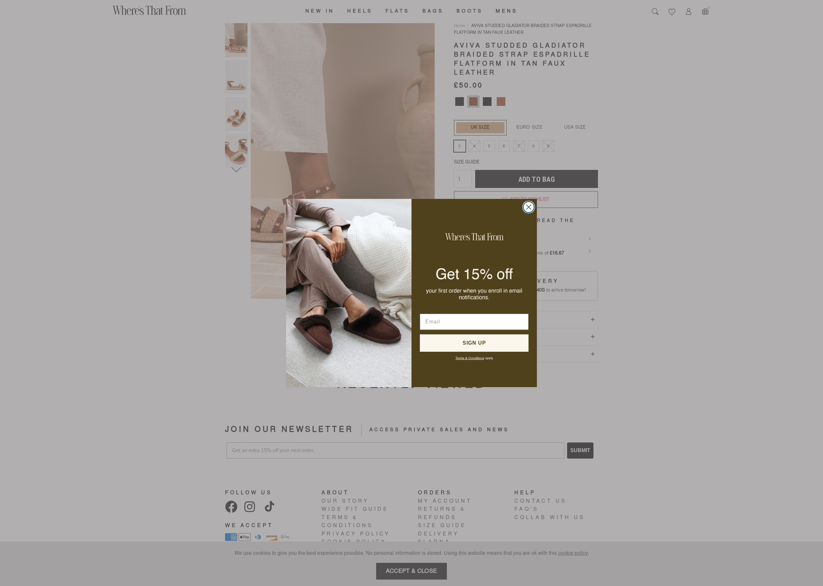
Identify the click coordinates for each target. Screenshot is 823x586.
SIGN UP (474, 343)
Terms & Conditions (470, 358)
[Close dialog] (528, 207)
